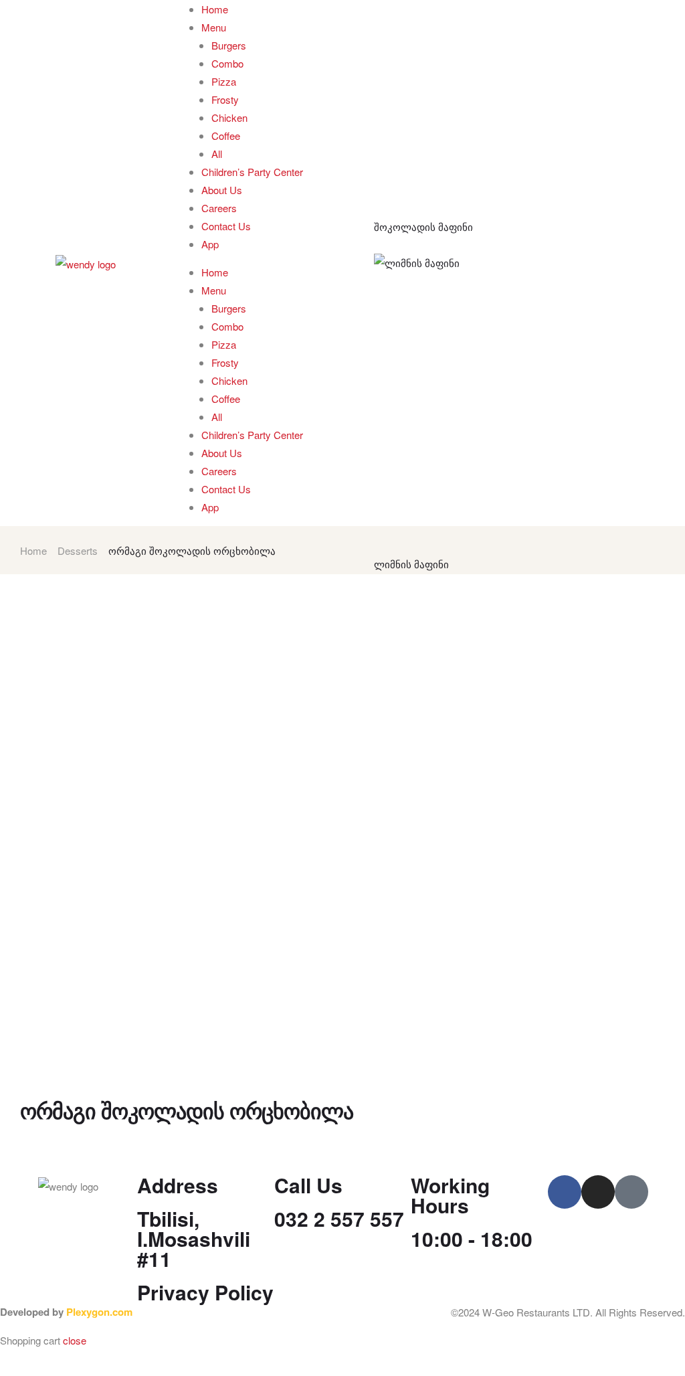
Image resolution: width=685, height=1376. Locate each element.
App (210, 244)
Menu (213, 27)
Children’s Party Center (252, 172)
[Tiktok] (631, 1192)
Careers (219, 208)
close (74, 1340)
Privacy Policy (205, 1292)
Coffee (225, 135)
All (216, 154)
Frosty (225, 99)
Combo (227, 63)
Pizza (223, 81)
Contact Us (226, 226)
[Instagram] (598, 1192)
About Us (221, 190)
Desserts (78, 550)
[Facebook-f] (564, 1192)
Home (214, 9)
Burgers (228, 45)
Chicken (229, 117)
